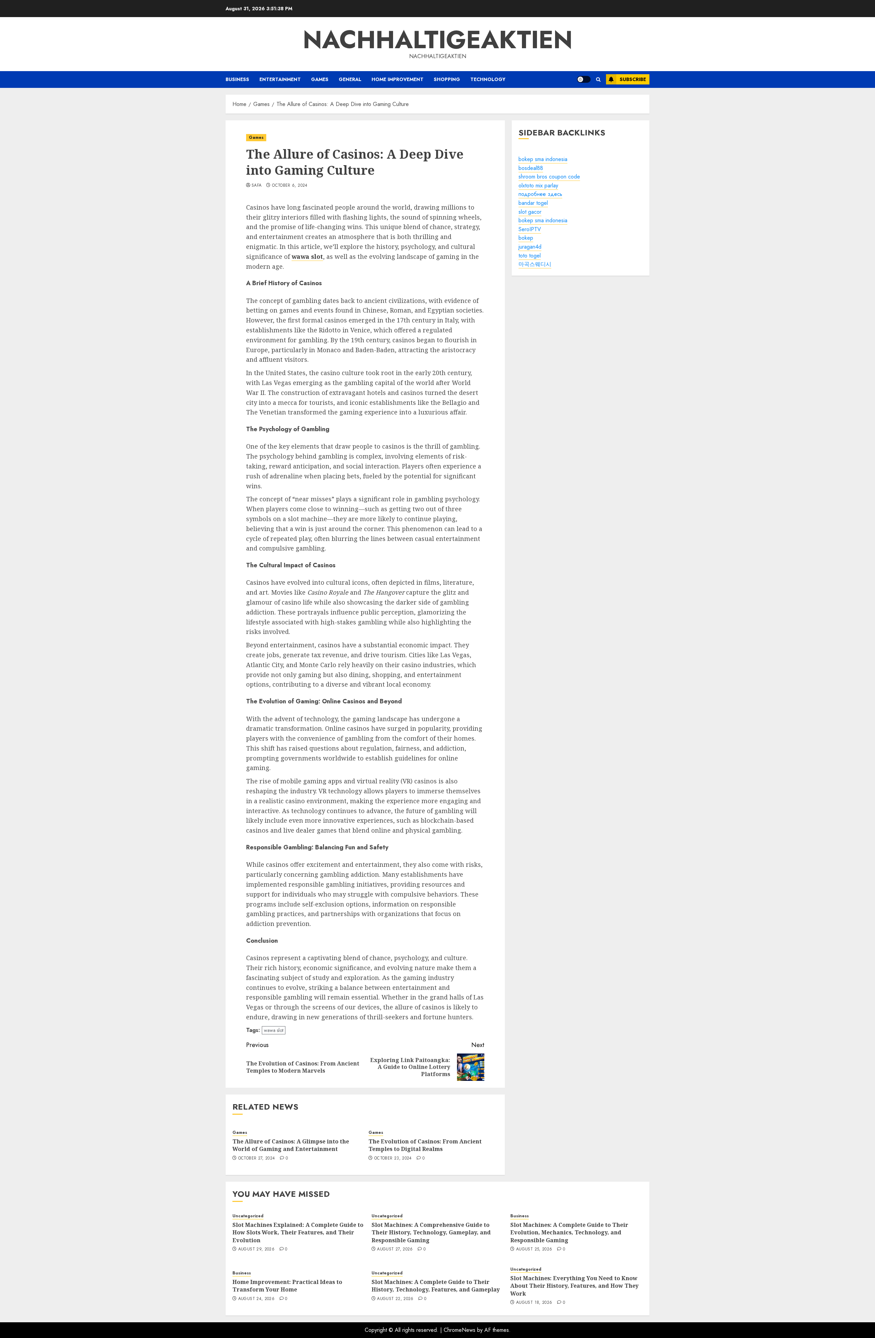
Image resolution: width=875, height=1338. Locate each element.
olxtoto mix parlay (538, 185)
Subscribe (633, 79)
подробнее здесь (540, 194)
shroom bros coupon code (549, 177)
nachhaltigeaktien (438, 39)
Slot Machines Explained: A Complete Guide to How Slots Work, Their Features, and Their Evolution (297, 1232)
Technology (488, 79)
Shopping (447, 79)
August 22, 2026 (395, 1299)
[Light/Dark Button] (584, 79)
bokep (526, 238)
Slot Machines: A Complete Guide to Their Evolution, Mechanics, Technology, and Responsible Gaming (569, 1232)
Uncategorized (248, 1216)
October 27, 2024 (256, 1158)
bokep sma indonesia (543, 159)
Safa (256, 185)
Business (237, 79)
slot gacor (530, 212)
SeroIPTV (530, 229)
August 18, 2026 (534, 1303)
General (350, 79)
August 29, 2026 (256, 1249)
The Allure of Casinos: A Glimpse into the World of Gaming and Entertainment (290, 1145)
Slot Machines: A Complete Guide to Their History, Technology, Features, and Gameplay (436, 1285)
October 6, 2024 (289, 185)
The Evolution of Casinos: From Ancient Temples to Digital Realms (425, 1145)
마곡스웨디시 (535, 264)
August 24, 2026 (256, 1299)
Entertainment (280, 79)
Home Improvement (397, 79)
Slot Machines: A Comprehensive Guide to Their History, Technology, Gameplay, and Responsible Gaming (431, 1232)
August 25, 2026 (534, 1249)
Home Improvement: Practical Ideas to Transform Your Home (287, 1285)
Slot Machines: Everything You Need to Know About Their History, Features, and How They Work (574, 1285)
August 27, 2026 (395, 1249)
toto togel (530, 256)
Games (319, 79)
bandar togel (533, 203)
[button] (598, 79)
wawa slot (273, 1030)
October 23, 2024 (393, 1158)
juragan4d (530, 247)
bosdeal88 (531, 168)
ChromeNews (459, 1330)
